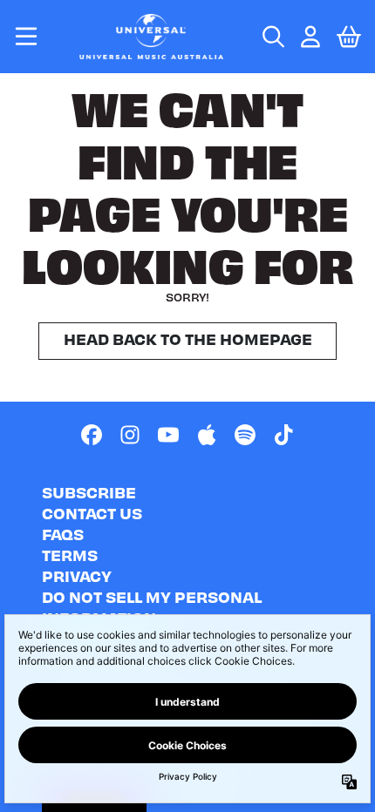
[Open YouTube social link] (168, 435)
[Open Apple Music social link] (207, 435)
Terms (70, 555)
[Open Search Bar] (272, 36)
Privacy (77, 575)
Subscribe (89, 492)
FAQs (63, 534)
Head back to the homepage (188, 338)
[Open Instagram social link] (130, 435)
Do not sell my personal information (152, 606)
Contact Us (92, 513)
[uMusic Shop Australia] (151, 36)
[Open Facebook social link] (91, 435)
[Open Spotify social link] (245, 435)
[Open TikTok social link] (283, 435)
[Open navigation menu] (26, 36)
